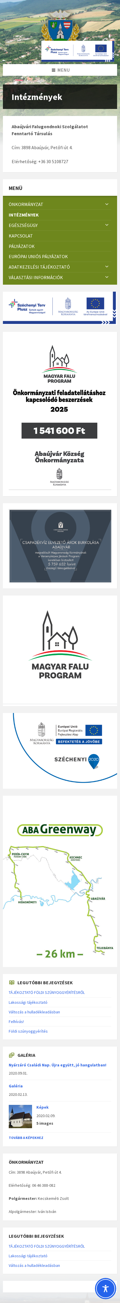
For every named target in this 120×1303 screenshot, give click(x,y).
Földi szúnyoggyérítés (28, 1031)
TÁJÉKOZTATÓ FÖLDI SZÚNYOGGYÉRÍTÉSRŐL (47, 992)
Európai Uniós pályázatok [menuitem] (38, 256)
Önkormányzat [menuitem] (26, 204)
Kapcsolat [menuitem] (21, 236)
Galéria (16, 1086)
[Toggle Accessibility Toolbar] (106, 1289)
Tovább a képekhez (26, 1137)
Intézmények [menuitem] (24, 215)
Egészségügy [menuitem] (23, 225)
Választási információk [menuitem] (36, 277)
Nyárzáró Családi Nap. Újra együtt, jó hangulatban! (57, 1065)
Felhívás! (16, 1021)
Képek (42, 1107)
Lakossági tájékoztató (28, 1002)
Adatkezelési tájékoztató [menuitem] (39, 267)
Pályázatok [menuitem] (22, 246)
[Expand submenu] (107, 204)
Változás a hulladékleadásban (34, 1012)
